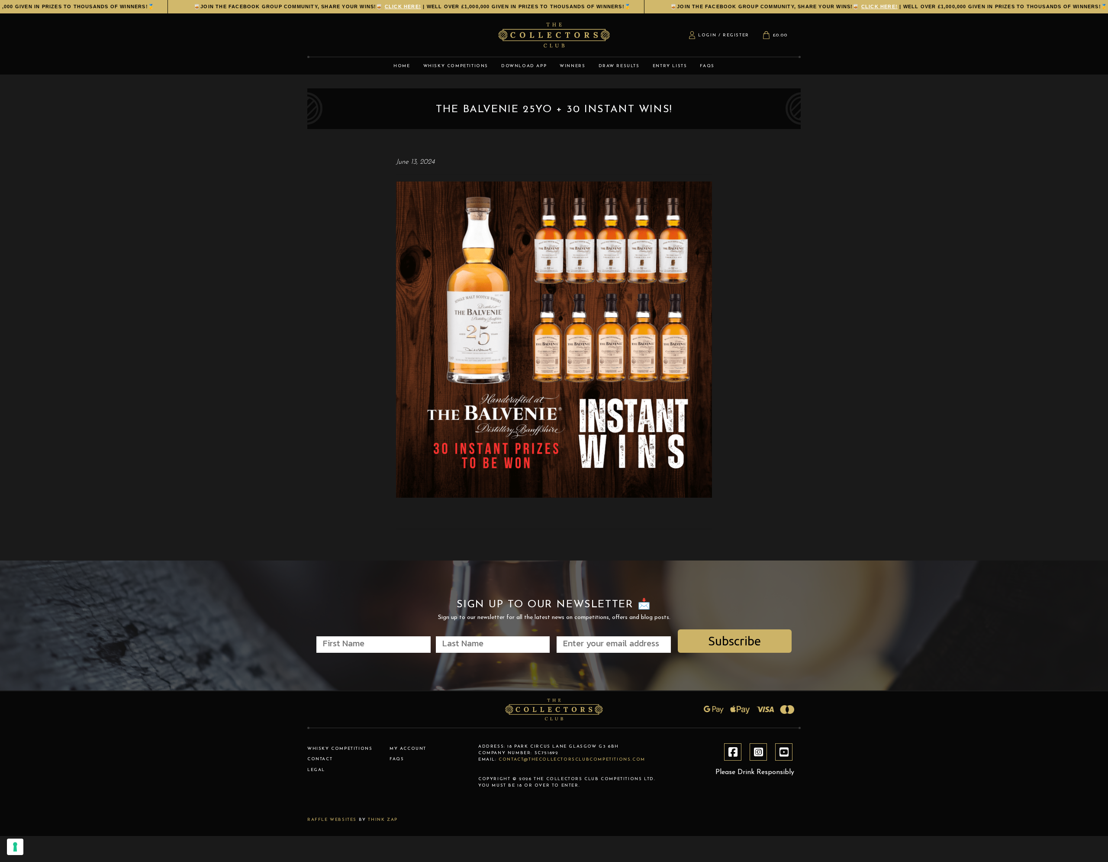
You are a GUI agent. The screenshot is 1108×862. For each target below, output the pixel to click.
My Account (408, 748)
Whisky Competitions (339, 748)
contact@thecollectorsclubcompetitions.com (572, 759)
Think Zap (382, 819)
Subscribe (735, 641)
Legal (316, 770)
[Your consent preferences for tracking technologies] (15, 847)
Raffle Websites (332, 819)
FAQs (397, 759)
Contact (319, 759)
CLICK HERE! (380, 6)
